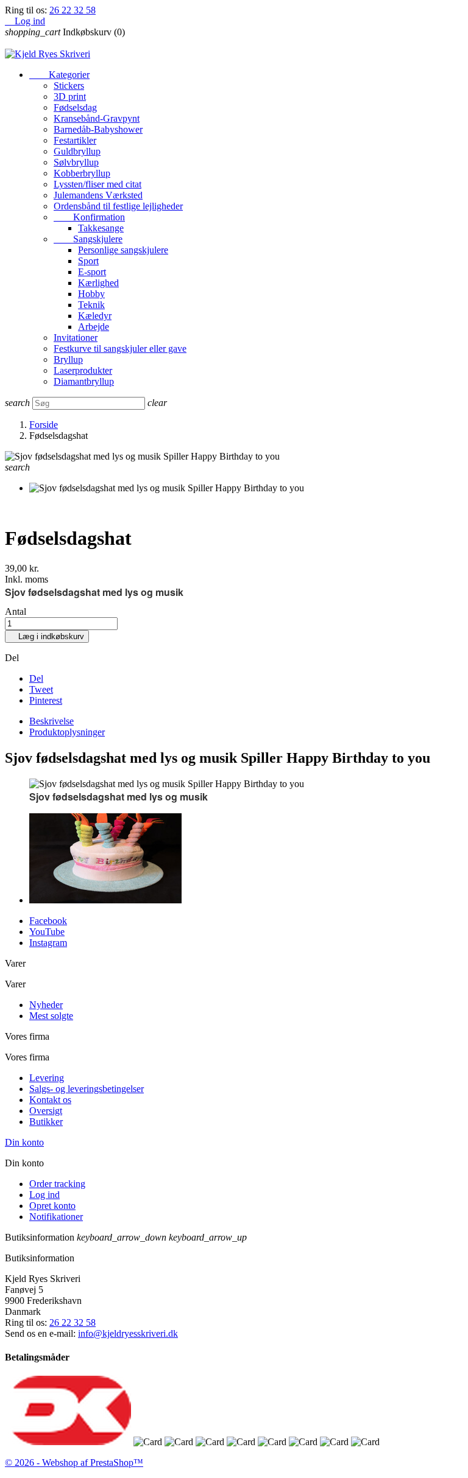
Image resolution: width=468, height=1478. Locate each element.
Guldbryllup (77, 151)
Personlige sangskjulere (123, 250)
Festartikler (75, 140)
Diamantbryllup (84, 381)
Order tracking (57, 1184)
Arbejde (93, 326)
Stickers (69, 85)
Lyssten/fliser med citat (97, 184)
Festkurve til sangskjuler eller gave (120, 348)
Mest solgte (51, 1015)
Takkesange (101, 228)
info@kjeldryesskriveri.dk (128, 1333)
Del (36, 678)
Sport (88, 261)
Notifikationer (56, 1216)
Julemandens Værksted (98, 195)
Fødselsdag (75, 107)
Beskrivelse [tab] (51, 721)
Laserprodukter (83, 370)
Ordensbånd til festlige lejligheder (118, 206)
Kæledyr (95, 315)
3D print (70, 96)
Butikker (46, 1121)
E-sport (92, 272)
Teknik (91, 304)
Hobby (91, 294)
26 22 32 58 (72, 10)
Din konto (24, 1142)
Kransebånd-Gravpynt (97, 118)
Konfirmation (89, 217)
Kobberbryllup (82, 173)
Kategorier (59, 74)
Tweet (41, 689)
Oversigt (45, 1110)
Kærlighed (98, 283)
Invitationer (76, 337)
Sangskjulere (88, 239)
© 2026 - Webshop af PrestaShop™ (74, 1462)
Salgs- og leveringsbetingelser (86, 1089)
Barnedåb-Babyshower (98, 129)
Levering (46, 1078)
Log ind (44, 1194)
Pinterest (45, 700)
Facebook (48, 921)
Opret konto (52, 1205)
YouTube (47, 931)
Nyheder (46, 1005)
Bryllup (68, 359)
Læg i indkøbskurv (47, 636)
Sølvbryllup (76, 162)
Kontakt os (50, 1099)
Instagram (48, 942)
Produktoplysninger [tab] (67, 732)
